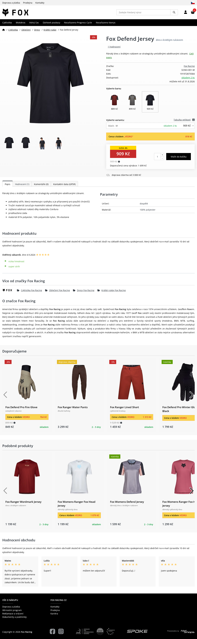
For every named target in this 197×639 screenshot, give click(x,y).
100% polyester (147, 209)
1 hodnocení (114, 46)
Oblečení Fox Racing (59, 290)
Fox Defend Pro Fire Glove (21, 407)
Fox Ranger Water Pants (73, 407)
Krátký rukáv (50, 29)
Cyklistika (7, 22)
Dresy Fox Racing (85, 290)
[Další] (191, 394)
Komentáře (41, 184)
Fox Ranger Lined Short (124, 407)
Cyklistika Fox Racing (31, 290)
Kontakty (39, 2)
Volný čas (34, 22)
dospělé (144, 203)
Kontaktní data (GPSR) (64, 184)
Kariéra (54, 613)
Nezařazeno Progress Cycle (78, 22)
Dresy (37, 29)
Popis (7, 184)
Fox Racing (189, 66)
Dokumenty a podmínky (14, 616)
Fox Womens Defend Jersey (127, 502)
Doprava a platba (11, 2)
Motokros (20, 22)
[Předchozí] (5, 394)
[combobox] (150, 126)
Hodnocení (22, 184)
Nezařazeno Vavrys (105, 22)
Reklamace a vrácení (12, 613)
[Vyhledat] (174, 12)
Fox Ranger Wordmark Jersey (23, 502)
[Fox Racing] (9, 290)
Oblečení (26, 29)
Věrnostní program (12, 610)
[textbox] (150, 126)
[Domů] (3, 29)
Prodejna (27, 2)
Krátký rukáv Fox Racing (113, 290)
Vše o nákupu (10, 600)
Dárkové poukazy (51, 22)
